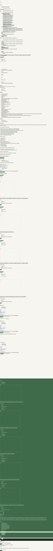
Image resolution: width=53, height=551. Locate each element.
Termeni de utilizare (15, 315)
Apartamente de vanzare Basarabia (7, 21)
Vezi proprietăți (2, 157)
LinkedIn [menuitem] (10, 52)
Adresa (2, 42)
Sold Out (1, 57)
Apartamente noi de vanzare (5, 13)
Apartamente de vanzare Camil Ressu (7, 18)
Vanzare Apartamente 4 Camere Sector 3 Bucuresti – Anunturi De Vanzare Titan (13, 30)
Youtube (3, 534)
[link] (7, 196)
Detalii (2, 41)
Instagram (3, 533)
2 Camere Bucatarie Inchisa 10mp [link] (7, 231)
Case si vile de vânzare (4, 529)
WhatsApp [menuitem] (2, 52)
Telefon (1, 165)
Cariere (4, 53)
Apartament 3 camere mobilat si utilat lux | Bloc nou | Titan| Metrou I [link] (14, 198)
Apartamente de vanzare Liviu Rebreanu (8, 17)
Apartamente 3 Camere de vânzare (5, 526)
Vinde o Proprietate (4, 35)
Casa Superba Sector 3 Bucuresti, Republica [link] (7, 453)
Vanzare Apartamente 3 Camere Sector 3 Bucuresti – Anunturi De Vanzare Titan (13, 29)
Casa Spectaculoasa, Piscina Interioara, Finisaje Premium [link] (9, 479)
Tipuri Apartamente (4, 26)
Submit (1, 550)
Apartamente (3, 47)
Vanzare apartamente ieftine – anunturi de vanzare (9, 45)
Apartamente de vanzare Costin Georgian (8, 20)
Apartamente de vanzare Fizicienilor (7, 19)
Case (2, 49)
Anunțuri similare (3, 44)
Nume (1, 164)
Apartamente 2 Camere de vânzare (5, 525)
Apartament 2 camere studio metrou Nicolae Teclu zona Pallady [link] (13, 296)
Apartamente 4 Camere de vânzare (5, 527)
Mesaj (1, 170)
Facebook (3, 532)
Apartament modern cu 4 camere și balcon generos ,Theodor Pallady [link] (14, 263)
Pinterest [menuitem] (5, 52)
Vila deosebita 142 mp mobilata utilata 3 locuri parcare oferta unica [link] (11, 401)
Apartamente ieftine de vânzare (5, 528)
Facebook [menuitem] (8, 52)
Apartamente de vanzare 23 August (7, 26)
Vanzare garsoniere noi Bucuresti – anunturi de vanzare (10, 27)
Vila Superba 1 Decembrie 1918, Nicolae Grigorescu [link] (8, 427)
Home (2, 46)
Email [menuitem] (12, 52)
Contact (2, 57)
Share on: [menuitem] (2, 51)
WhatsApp (1, 317)
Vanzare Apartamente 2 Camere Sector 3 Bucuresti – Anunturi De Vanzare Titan (13, 28)
